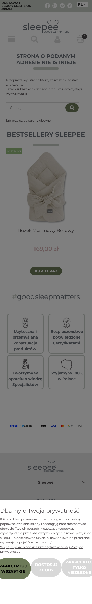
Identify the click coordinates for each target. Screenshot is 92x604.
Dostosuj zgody (46, 567)
